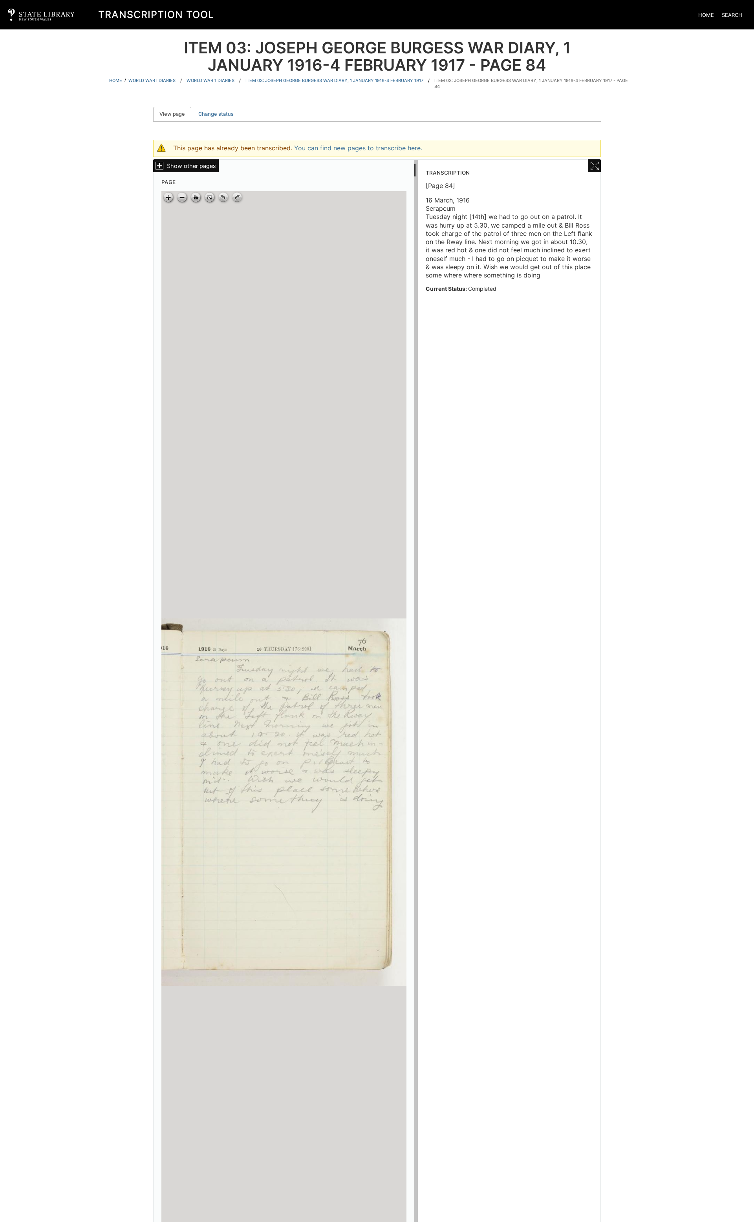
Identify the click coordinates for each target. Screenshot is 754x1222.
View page (175, 114)
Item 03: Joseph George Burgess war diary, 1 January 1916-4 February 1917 (334, 80)
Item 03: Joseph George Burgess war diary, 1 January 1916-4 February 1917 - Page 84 (531, 83)
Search (732, 15)
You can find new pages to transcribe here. (358, 148)
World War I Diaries (152, 80)
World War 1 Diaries (210, 80)
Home (706, 15)
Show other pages (191, 165)
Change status (216, 114)
